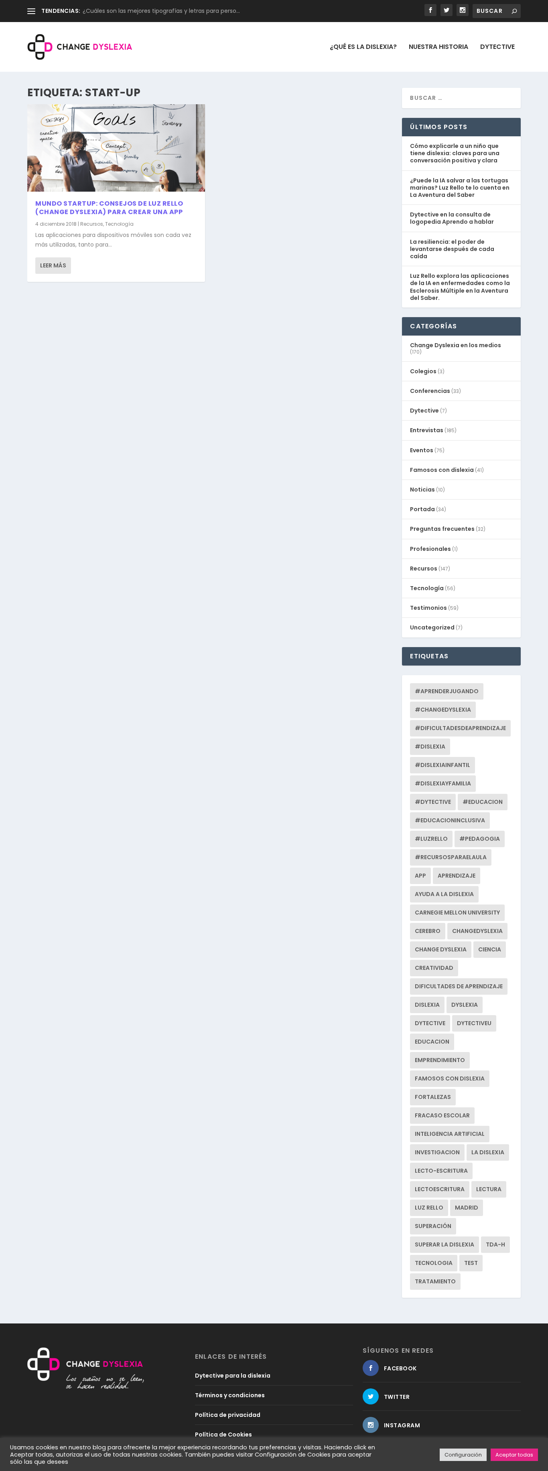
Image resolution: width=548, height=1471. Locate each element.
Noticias (422, 490)
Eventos (421, 450)
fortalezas (433, 1097)
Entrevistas (426, 430)
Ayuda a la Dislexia (444, 894)
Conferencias (430, 391)
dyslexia (464, 1005)
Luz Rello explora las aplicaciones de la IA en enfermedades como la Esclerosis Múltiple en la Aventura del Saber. (460, 287)
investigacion (437, 1152)
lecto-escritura (441, 1171)
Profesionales (430, 549)
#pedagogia (479, 839)
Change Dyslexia (441, 949)
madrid (466, 1208)
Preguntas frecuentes (442, 529)
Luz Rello (429, 1208)
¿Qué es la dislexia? (363, 47)
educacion (432, 1042)
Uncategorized (432, 627)
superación (433, 1226)
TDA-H (495, 1244)
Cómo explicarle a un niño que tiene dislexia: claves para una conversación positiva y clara (454, 153)
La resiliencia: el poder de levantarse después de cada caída (452, 249)
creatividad (434, 968)
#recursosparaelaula (451, 857)
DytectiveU (474, 1023)
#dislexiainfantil (442, 765)
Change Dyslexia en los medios (455, 345)
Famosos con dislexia (442, 470)
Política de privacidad (227, 1415)
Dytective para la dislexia (232, 1376)
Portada (422, 509)
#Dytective (433, 802)
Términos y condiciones (230, 1395)
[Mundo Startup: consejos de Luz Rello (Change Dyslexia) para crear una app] (116, 148)
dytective (430, 1023)
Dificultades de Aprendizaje (459, 986)
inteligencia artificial (450, 1134)
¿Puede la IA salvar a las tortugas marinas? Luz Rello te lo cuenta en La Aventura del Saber (459, 187)
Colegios (423, 371)
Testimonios (428, 608)
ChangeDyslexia (477, 931)
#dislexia (430, 747)
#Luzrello (431, 839)
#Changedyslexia (443, 710)
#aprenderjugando (447, 691)
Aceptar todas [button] (514, 1455)
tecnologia (434, 1263)
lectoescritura (440, 1189)
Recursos (91, 224)
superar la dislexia (444, 1244)
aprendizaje (456, 876)
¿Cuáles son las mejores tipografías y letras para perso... (161, 11)
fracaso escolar (442, 1115)
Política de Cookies (223, 1435)
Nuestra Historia (438, 47)
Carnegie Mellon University (457, 912)
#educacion (483, 802)
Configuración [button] (463, 1455)
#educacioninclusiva (450, 820)
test (471, 1263)
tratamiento (435, 1281)
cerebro (427, 931)
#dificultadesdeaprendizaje (460, 728)
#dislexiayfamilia (443, 783)
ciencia (489, 949)
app (420, 876)
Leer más (53, 265)
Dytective (497, 47)
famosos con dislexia (450, 1078)
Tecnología (119, 224)
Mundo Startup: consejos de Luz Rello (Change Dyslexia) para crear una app (109, 208)
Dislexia (427, 1005)
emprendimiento (440, 1060)
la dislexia (487, 1152)
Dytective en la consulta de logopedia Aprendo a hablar (452, 218)
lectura (488, 1189)
